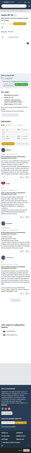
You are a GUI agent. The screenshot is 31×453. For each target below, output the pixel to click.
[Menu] (29, 6)
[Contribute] (2, 27)
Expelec (6, 20)
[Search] (3, 6)
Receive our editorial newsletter (11, 419)
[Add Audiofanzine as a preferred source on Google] (6, 413)
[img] (5, 24)
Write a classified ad (21, 84)
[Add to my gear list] (15, 15)
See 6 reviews (15, 300)
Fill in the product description (10, 115)
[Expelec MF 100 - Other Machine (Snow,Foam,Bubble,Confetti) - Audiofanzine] (7, 2)
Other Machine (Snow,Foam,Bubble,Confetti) (14, 18)
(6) (11, 24)
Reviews (11, 31)
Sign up (21, 422)
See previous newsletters (8, 426)
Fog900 (3, 289)
